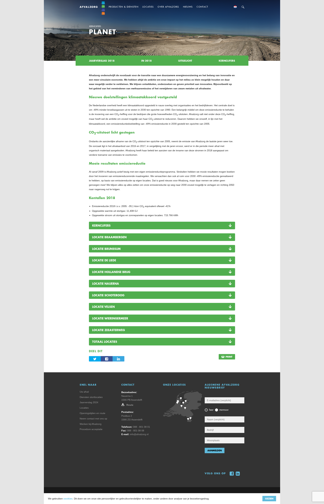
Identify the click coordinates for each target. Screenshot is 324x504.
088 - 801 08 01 (141, 426)
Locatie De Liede (104, 260)
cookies (68, 498)
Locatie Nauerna (105, 283)
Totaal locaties (104, 341)
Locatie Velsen (103, 306)
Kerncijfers (95, 26)
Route (129, 405)
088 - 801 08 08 (135, 430)
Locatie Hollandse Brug (111, 272)
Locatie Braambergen (109, 237)
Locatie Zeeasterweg (108, 330)
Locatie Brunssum (106, 249)
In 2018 (146, 60)
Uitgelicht (185, 60)
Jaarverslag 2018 (102, 60)
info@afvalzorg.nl (139, 434)
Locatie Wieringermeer (110, 318)
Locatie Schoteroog (108, 295)
